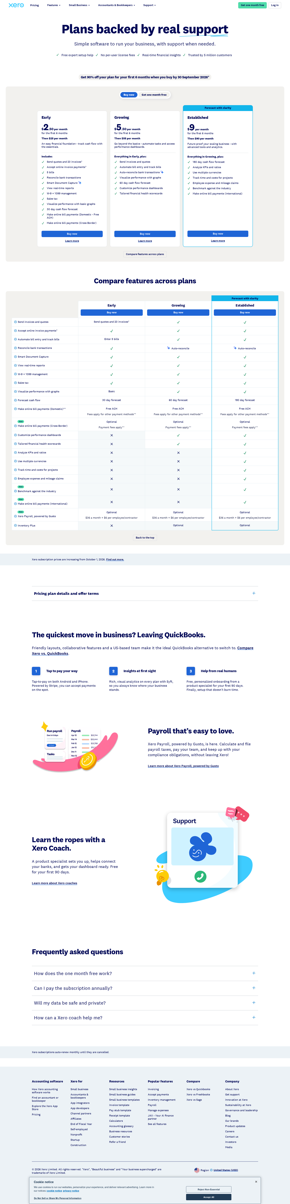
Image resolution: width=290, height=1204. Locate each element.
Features (52, 5)
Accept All (208, 1197)
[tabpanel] (145, 183)
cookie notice (54, 1190)
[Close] (256, 1181)
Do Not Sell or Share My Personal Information (57, 1198)
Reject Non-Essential (209, 1189)
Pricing (34, 5)
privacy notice (71, 1190)
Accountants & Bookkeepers (115, 5)
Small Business (78, 5)
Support (148, 5)
